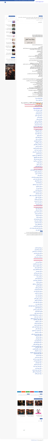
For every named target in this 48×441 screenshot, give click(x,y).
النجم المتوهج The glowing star (37, 1)
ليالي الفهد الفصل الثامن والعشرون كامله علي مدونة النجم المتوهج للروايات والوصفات (8, 29)
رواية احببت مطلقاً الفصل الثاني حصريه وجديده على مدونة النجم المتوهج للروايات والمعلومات (9, 47)
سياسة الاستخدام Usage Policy (24, 0)
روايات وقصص (40, 396)
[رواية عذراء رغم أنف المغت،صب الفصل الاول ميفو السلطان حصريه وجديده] (38, 403)
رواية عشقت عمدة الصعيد (36, 330)
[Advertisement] (24, 9)
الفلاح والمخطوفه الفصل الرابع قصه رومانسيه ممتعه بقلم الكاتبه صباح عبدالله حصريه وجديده (21, 415)
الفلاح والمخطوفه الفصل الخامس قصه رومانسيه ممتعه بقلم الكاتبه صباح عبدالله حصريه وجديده (30, 415)
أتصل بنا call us (20, 0)
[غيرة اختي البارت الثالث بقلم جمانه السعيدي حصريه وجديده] (21, 403)
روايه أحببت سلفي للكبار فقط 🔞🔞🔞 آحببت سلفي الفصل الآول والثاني (9, 32)
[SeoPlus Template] (42, 440)
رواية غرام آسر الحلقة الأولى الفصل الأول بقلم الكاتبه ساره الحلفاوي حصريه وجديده (39, 415)
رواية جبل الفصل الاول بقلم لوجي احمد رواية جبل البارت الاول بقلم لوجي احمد (9, 36)
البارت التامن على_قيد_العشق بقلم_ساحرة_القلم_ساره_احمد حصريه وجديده (34, 232)
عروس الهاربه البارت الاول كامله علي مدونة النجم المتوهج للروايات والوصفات (9, 25)
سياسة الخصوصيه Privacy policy (31, 0)
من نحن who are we (16, 0)
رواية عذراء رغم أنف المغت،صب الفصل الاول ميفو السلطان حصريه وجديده (38, 407)
